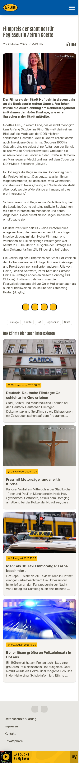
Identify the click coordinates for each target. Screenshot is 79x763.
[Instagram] (44, 709)
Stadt (67, 322)
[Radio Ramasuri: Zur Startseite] (35, 7)
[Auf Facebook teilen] (26, 307)
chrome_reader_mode (73, 44)
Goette (28, 322)
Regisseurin (52, 322)
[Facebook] (35, 709)
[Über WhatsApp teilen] (44, 307)
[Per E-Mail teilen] (53, 307)
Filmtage (14, 322)
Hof (39, 322)
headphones (68, 44)
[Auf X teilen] (35, 307)
